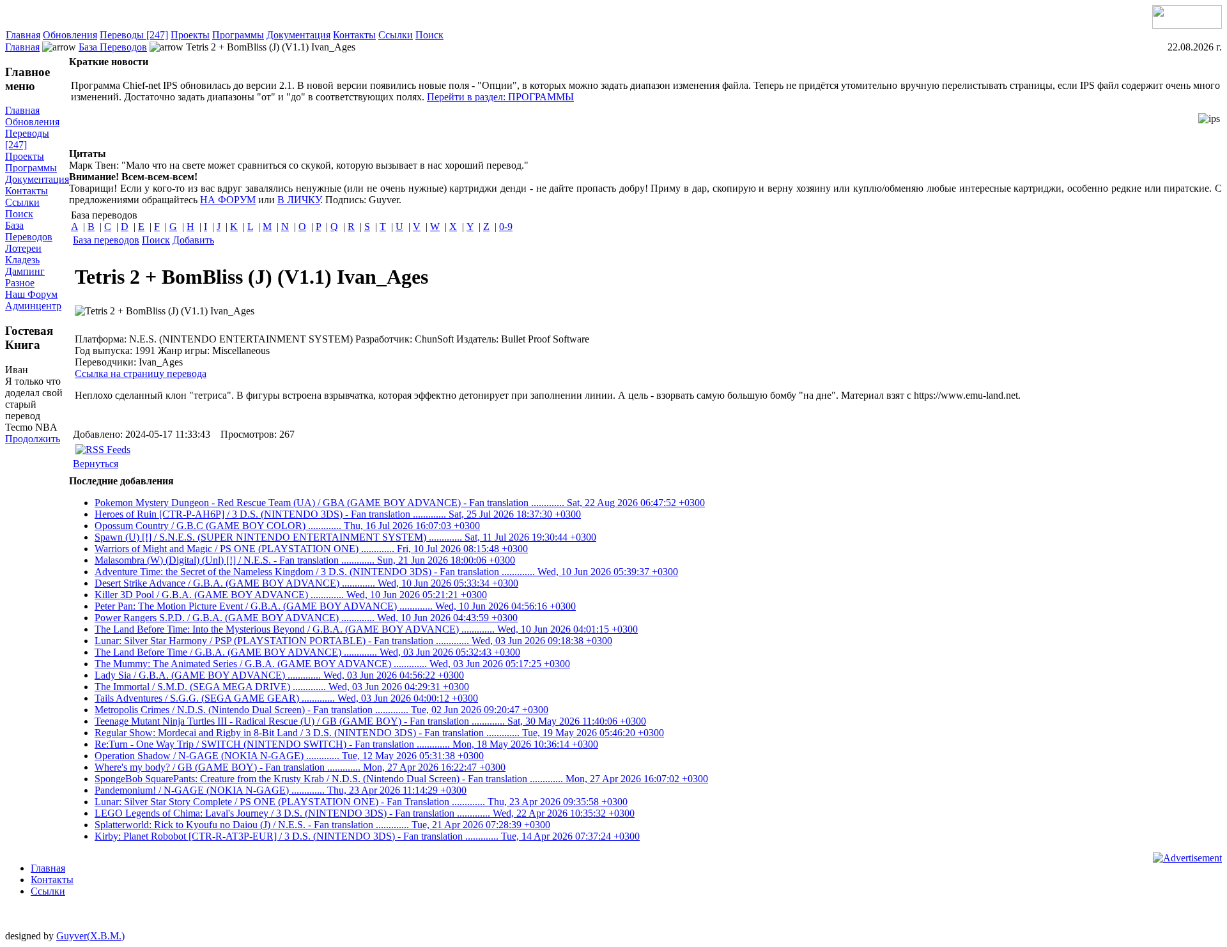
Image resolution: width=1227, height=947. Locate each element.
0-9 (506, 226)
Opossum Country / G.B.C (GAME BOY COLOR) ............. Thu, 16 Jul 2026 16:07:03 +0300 (287, 525)
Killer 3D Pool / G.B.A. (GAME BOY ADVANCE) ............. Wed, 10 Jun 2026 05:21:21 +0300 (291, 594)
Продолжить (32, 438)
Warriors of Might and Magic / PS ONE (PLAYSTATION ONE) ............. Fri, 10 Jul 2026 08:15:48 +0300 (311, 548)
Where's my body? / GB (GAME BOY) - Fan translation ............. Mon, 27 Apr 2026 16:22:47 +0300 (300, 767)
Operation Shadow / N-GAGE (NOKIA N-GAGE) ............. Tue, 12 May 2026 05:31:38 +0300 (289, 755)
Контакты (354, 34)
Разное (20, 282)
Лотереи (23, 248)
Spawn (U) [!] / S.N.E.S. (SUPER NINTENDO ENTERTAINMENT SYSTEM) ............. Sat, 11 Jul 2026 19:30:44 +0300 (345, 537)
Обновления (70, 34)
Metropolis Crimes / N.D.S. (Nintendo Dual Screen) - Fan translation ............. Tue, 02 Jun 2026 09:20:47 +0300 (321, 709)
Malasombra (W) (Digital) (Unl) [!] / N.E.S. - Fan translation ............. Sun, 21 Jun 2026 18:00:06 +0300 (305, 560)
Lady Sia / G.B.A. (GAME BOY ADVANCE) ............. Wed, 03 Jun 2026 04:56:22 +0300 (279, 675)
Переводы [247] (134, 34)
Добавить (193, 240)
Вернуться (95, 463)
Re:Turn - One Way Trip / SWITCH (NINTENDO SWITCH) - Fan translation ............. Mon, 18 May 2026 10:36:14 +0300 (346, 744)
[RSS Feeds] (102, 449)
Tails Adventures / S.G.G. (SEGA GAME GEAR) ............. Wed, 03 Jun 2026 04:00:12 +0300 (286, 698)
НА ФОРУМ (228, 199)
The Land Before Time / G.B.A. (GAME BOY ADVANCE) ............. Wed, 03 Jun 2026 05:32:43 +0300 (307, 652)
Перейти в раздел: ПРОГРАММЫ (500, 96)
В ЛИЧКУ (298, 199)
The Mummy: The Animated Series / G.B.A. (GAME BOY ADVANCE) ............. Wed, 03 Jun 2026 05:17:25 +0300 (332, 663)
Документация (298, 34)
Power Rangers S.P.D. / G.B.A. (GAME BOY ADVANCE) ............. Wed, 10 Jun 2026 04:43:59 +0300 (306, 617)
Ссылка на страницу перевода (140, 373)
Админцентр (33, 305)
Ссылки (395, 34)
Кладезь (22, 259)
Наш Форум (31, 294)
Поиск (429, 34)
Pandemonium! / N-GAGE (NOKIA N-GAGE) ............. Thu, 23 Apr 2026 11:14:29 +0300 (281, 790)
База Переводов (113, 47)
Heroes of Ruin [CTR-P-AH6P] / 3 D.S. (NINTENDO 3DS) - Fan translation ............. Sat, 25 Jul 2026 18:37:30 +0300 (338, 514)
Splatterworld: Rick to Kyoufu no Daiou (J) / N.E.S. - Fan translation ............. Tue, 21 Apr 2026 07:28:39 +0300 (322, 824)
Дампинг (25, 271)
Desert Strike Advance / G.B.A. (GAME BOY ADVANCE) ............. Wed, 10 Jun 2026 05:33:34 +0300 (306, 583)
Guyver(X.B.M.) (90, 935)
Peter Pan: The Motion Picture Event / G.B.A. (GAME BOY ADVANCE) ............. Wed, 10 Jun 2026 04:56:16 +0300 (335, 606)
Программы (238, 34)
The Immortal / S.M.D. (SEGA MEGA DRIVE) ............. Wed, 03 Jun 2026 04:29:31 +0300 (282, 686)
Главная (23, 34)
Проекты (190, 34)
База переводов (106, 240)
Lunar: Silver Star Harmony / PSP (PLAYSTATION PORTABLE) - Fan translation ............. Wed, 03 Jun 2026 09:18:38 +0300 (353, 640)
